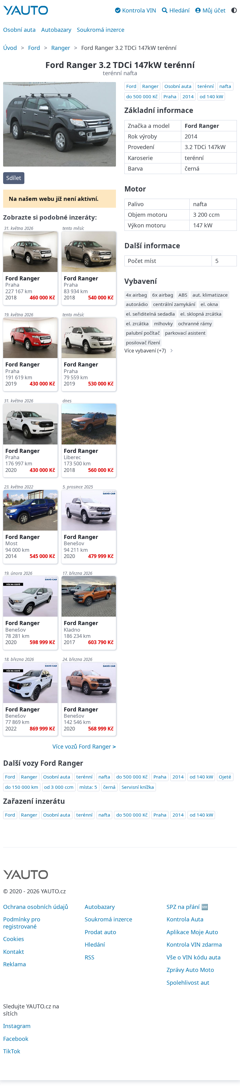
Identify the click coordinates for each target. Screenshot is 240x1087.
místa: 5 (88, 787)
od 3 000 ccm (58, 787)
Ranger (60, 47)
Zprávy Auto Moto (190, 969)
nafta (225, 86)
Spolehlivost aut (188, 982)
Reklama (14, 964)
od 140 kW (211, 96)
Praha (170, 96)
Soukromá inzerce (100, 29)
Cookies (13, 939)
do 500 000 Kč (142, 96)
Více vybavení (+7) (145, 350)
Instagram (17, 1026)
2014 (188, 96)
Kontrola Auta (185, 919)
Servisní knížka (138, 787)
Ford (34, 47)
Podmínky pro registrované (21, 922)
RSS (89, 957)
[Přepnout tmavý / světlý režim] (234, 9)
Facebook (15, 1038)
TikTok (11, 1051)
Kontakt (13, 951)
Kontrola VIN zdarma (194, 944)
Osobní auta (19, 29)
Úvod (10, 47)
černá (109, 787)
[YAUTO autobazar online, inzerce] (25, 10)
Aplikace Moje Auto (192, 932)
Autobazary (56, 29)
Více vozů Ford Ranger (82, 746)
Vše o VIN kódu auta (194, 957)
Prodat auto (100, 932)
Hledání (95, 944)
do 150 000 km (21, 787)
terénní (206, 86)
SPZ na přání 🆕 (187, 906)
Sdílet (13, 178)
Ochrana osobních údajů (35, 906)
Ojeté (225, 777)
